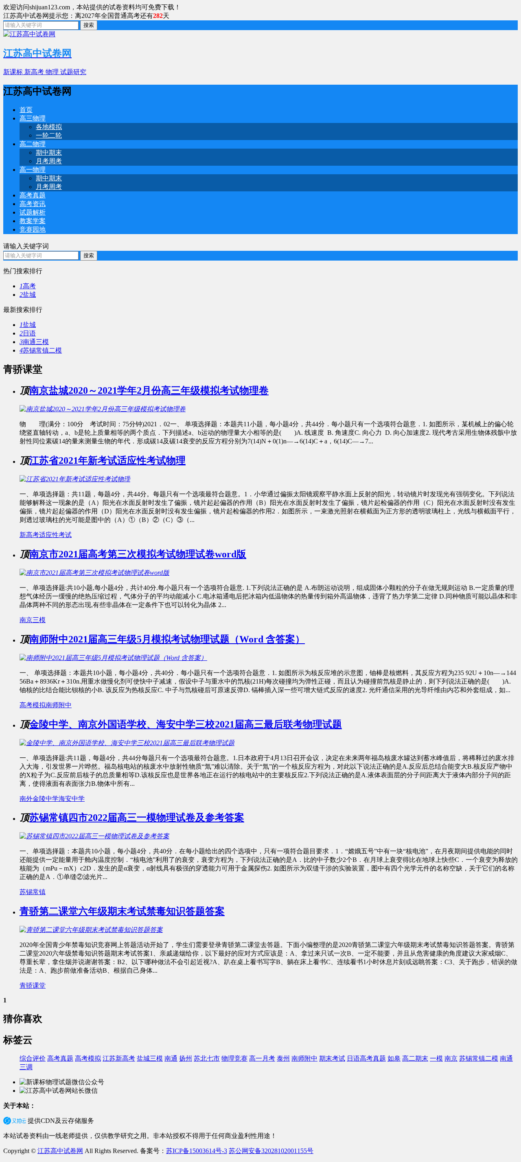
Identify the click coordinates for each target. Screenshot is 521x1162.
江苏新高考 (119, 1058)
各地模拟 (49, 126)
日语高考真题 (366, 1058)
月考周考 (49, 161)
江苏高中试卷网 (60, 1150)
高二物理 (33, 143)
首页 (26, 109)
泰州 (283, 1058)
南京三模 (33, 619)
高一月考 (262, 1058)
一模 (436, 1058)
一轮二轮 (49, 135)
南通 (170, 1058)
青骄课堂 (33, 985)
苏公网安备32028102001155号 (271, 1150)
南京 (451, 1058)
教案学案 (33, 220)
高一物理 (33, 169)
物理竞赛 (234, 1058)
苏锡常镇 (33, 891)
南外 (26, 798)
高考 (28, 286)
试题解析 (33, 212)
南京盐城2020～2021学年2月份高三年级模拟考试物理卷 (149, 390)
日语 (28, 333)
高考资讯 (33, 203)
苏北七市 (207, 1058)
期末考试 (332, 1058)
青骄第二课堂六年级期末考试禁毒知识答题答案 (122, 911)
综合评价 (33, 1058)
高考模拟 (33, 705)
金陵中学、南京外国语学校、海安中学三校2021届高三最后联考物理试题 (185, 724)
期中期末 (49, 152)
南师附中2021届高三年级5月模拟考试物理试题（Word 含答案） (167, 639)
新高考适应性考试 (46, 534)
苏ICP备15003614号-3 (196, 1150)
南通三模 (34, 341)
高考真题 (33, 195)
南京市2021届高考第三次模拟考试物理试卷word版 (137, 554)
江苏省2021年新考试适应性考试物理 (107, 460)
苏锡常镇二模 (41, 350)
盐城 (28, 294)
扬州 (185, 1058)
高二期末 (415, 1058)
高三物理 (33, 118)
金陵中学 (46, 798)
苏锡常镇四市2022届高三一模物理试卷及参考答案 (136, 817)
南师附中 (59, 705)
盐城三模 (150, 1058)
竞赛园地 (33, 229)
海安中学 (72, 798)
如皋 (394, 1058)
